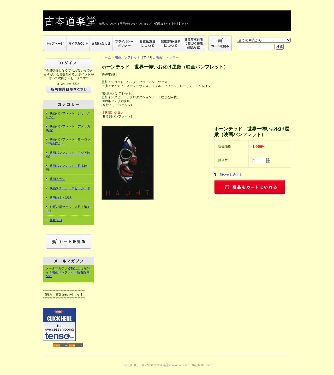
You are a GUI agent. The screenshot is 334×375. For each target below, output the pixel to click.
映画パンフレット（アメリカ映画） (140, 57)
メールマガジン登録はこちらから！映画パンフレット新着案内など (68, 272)
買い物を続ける (231, 175)
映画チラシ (57, 179)
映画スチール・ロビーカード (70, 188)
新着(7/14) (56, 220)
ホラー (174, 57)
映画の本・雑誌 (60, 198)
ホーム (106, 57)
